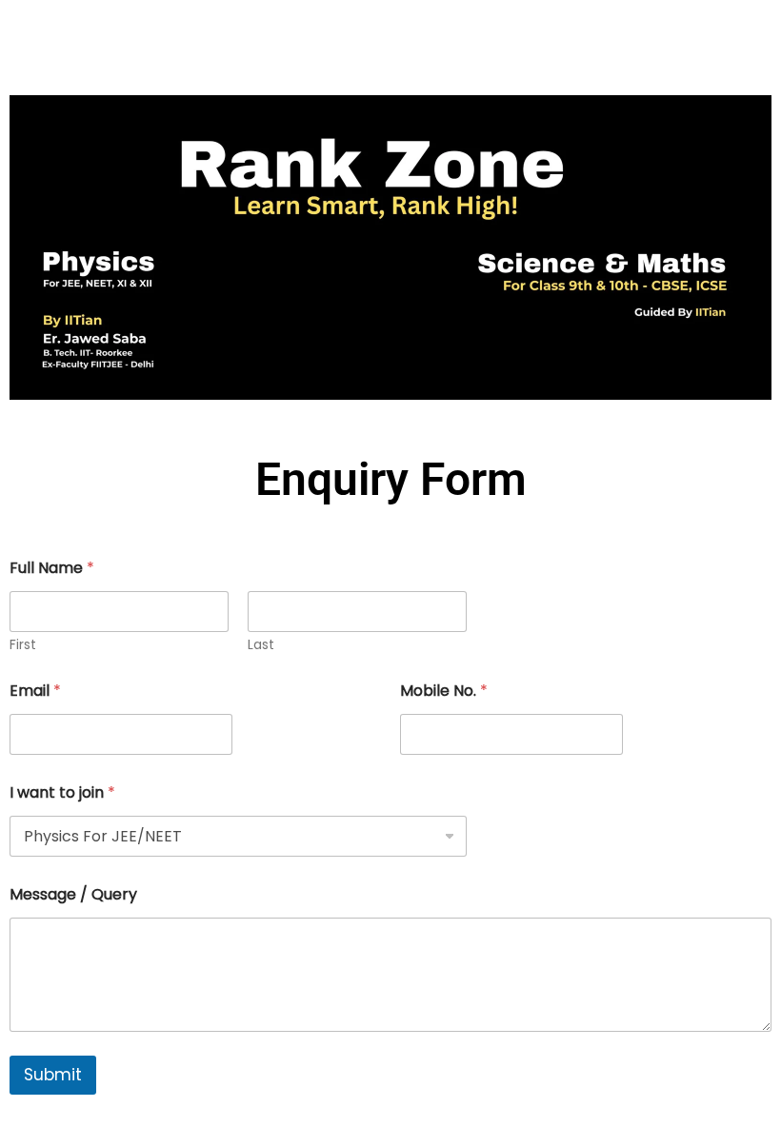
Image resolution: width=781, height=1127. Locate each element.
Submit (53, 1074)
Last (261, 645)
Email (35, 691)
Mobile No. (444, 691)
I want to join (62, 792)
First (23, 645)
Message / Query (73, 894)
